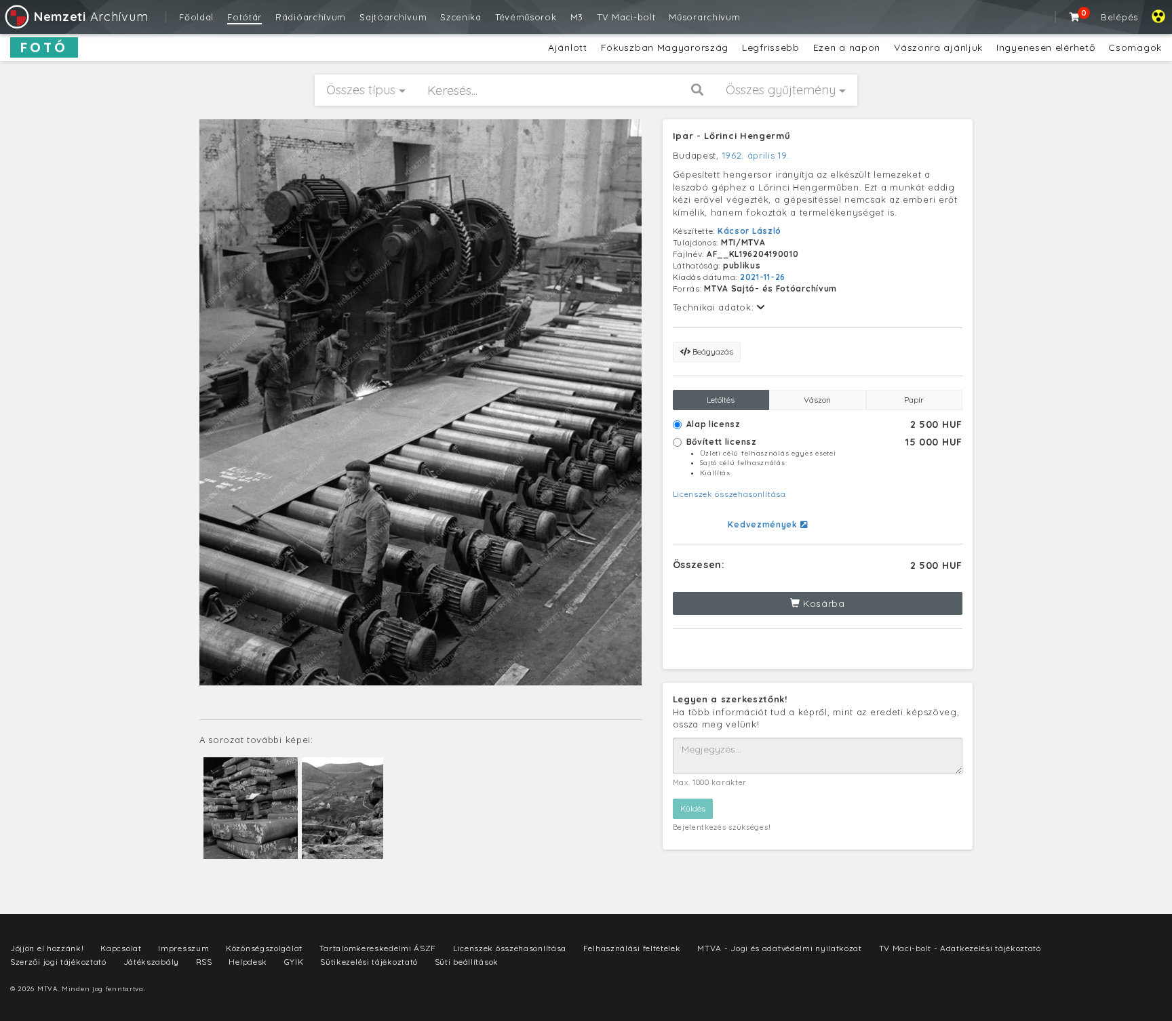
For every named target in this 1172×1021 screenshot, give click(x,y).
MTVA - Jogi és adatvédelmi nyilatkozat (779, 948)
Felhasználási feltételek (632, 948)
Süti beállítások (467, 962)
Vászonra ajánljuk (938, 47)
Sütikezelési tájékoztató (369, 962)
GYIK (294, 962)
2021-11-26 (762, 277)
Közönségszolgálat (264, 948)
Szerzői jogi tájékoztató (58, 962)
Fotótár (244, 17)
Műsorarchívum (704, 17)
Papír (914, 400)
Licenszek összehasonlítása (729, 494)
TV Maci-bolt (626, 17)
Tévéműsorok (526, 17)
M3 (576, 17)
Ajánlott (567, 47)
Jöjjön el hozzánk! (47, 948)
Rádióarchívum (310, 17)
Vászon (817, 400)
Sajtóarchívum (393, 17)
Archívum (91, 16)
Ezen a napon (846, 47)
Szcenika (461, 17)
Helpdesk (248, 962)
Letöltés (721, 400)
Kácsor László (749, 231)
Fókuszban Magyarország (664, 47)
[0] (1075, 17)
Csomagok (1135, 47)
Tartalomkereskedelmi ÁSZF (378, 948)
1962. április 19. (755, 155)
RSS (204, 962)
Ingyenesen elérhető (1045, 47)
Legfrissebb (771, 47)
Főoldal (196, 17)
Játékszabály (151, 962)
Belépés (1119, 17)
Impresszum (183, 948)
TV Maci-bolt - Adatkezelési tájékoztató (960, 948)
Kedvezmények (764, 524)
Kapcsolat (120, 948)
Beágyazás (711, 351)
